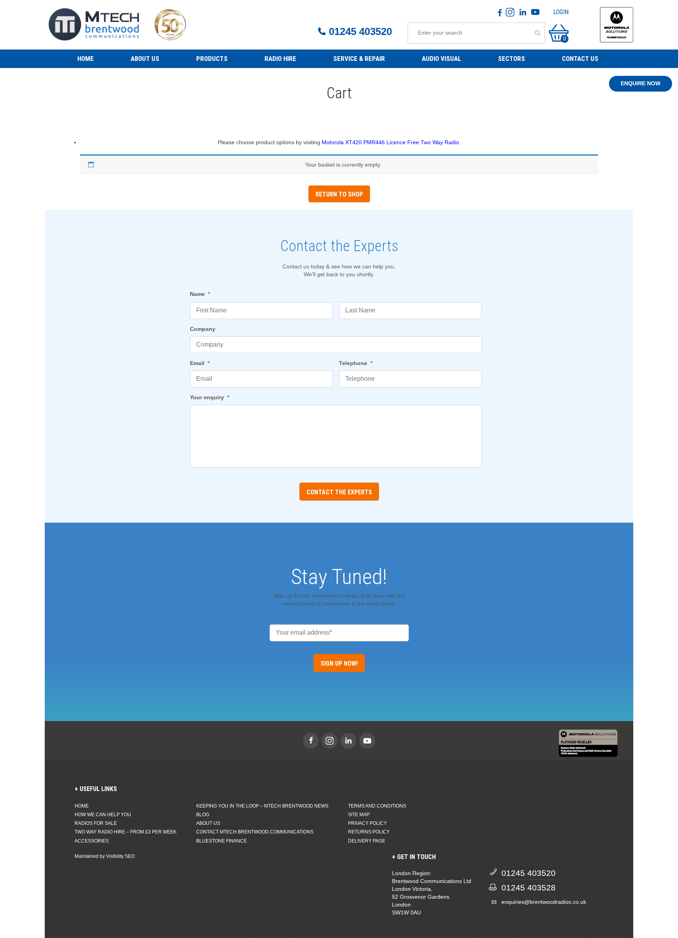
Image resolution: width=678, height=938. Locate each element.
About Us (145, 58)
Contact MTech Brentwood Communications (254, 832)
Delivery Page (366, 841)
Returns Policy (369, 832)
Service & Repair (359, 58)
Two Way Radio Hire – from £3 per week (126, 832)
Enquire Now (640, 83)
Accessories (92, 841)
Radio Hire (280, 58)
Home (85, 58)
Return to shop (339, 194)
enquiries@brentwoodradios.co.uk (543, 902)
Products (212, 58)
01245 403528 (528, 887)
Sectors (511, 58)
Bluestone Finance (221, 841)
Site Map (359, 814)
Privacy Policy (367, 823)
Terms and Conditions (377, 806)
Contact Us (580, 58)
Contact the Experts (339, 492)
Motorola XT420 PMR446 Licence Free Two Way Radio (390, 142)
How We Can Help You (103, 814)
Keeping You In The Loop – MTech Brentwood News (262, 806)
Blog (202, 814)
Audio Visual (441, 58)
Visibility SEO (120, 856)
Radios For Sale (96, 823)
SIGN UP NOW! (339, 663)
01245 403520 (360, 31)
